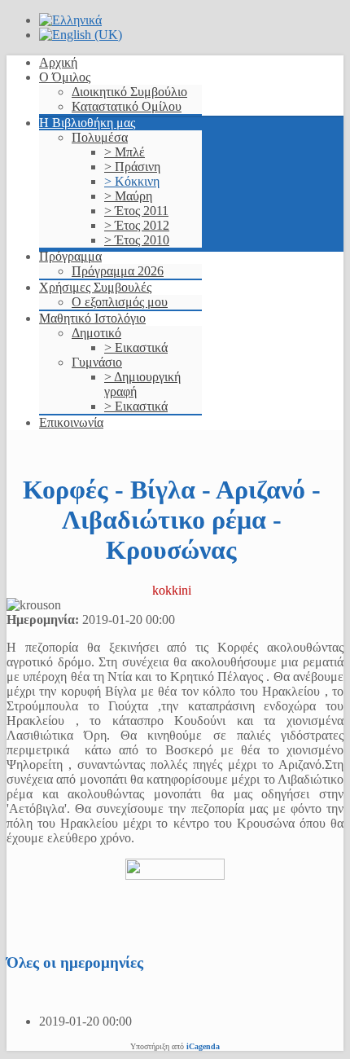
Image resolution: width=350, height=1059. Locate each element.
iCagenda (203, 1046)
